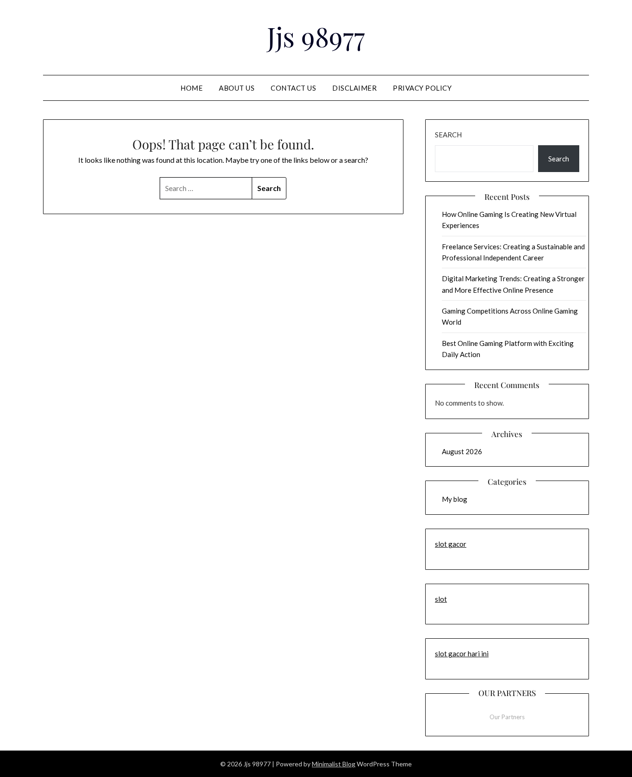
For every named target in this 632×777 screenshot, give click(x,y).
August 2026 (462, 451)
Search (448, 134)
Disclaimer (354, 88)
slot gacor (450, 544)
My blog (454, 499)
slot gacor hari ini (462, 653)
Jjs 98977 (316, 36)
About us (236, 88)
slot (441, 599)
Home (191, 88)
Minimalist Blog (333, 764)
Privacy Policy (422, 88)
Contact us (293, 88)
